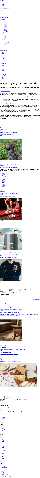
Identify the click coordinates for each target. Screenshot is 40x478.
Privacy (3, 471)
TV (4, 34)
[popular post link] (8, 193)
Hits (2, 427)
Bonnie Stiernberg (5, 91)
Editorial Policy (4, 467)
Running (5, 30)
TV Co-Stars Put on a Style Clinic (5, 352)
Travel (5, 22)
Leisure (3, 19)
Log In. (7, 177)
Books (5, 35)
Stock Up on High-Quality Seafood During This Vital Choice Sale (10, 361)
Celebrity (1, 350)
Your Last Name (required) (13, 395)
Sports (5, 38)
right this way (37, 299)
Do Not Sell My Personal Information (8, 475)
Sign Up (1, 291)
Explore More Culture (3, 345)
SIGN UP (1, 409)
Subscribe (5, 8)
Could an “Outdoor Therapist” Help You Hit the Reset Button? (8, 167)
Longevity (5, 28)
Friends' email (2, 399)
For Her (5, 44)
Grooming (5, 26)
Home (5, 41)
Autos (5, 25)
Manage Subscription (5, 474)
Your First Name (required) (13, 394)
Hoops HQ (3, 6)
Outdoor (5, 43)
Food (5, 21)
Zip (9, 290)
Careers (3, 472)
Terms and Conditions (8, 292)
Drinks (5, 20)
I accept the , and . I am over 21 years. (12, 292)
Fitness (5, 27)
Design (5, 37)
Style (4, 40)
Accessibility (4, 473)
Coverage (3, 429)
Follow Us (1, 8)
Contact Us (3, 468)
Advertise (3, 469)
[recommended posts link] (11, 309)
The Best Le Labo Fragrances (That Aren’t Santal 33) (7, 196)
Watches (5, 24)
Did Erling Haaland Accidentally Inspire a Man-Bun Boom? (10, 312)
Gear (4, 23)
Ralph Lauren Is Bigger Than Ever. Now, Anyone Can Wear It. (8, 257)
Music (5, 33)
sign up (17, 170)
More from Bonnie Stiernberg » (5, 125)
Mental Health (6, 29)
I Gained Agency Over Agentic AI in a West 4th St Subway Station (11, 307)
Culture (3, 3)
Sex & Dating (6, 31)
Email (10, 289)
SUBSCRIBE (4, 176)
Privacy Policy (15, 292)
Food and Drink (6, 42)
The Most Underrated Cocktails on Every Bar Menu (7, 222)
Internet (5, 36)
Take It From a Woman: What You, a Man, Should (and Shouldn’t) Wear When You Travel (12, 226)
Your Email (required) (12, 393)
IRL (2, 430)
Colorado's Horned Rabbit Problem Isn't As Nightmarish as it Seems (9, 162)
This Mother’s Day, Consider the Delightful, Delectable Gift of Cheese (11, 389)
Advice (3, 451)
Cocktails (1, 220)
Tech (4, 45)
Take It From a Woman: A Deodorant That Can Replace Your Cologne (9, 252)
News (1, 281)
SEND (1, 400)
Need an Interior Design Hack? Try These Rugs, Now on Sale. (10, 343)
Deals (3, 5)
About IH (3, 466)
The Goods (3, 4)
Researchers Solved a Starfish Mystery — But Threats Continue (8, 132)
